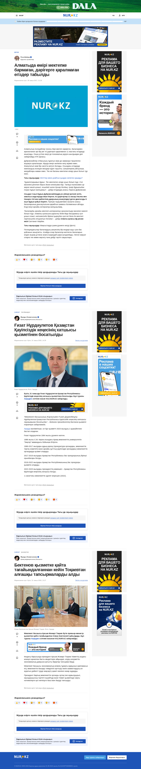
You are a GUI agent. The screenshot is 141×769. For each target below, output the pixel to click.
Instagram (79, 324)
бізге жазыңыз (48, 271)
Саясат (17, 338)
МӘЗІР (21, 15)
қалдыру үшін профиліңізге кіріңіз (61, 304)
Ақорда (27, 455)
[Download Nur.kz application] (70, 6)
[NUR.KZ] (70, 15)
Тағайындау (25, 338)
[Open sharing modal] (17, 151)
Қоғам (16, 52)
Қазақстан (25, 578)
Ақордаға (28, 425)
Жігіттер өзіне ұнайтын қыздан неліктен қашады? (61, 178)
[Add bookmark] (17, 158)
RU (114, 15)
